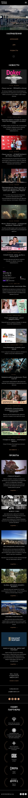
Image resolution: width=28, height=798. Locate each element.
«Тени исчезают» (14, 476)
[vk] (9, 699)
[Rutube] (18, 699)
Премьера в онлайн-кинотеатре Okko (14, 286)
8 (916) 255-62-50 (14, 689)
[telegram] (15, 699)
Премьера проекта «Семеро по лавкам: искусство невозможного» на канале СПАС (14, 121)
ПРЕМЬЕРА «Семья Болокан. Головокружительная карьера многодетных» (14, 410)
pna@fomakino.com (14, 691)
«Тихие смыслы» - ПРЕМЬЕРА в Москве (14, 88)
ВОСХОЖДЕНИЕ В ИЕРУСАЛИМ (14, 546)
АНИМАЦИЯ (14, 39)
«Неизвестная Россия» (14, 616)
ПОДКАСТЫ (14, 50)
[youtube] (12, 699)
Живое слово (14, 511)
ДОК (14, 45)
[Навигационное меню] (26, 2)
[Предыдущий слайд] (1, 17)
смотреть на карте (14, 680)
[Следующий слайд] (27, 17)
